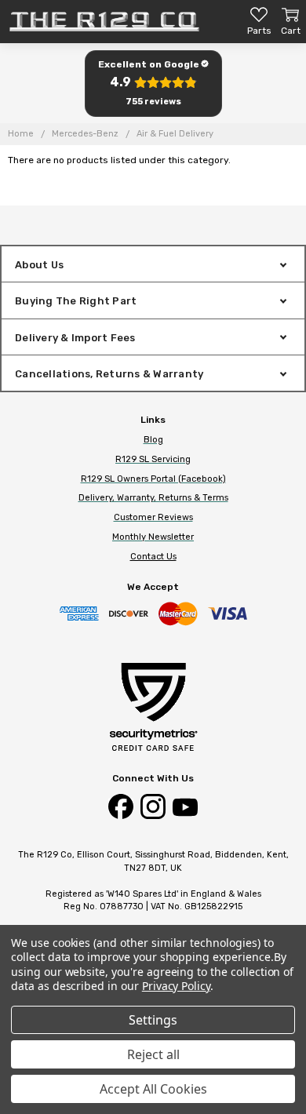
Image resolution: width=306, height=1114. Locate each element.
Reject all (153, 1054)
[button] (153, 83)
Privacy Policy (176, 985)
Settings (153, 1019)
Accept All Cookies (153, 1089)
